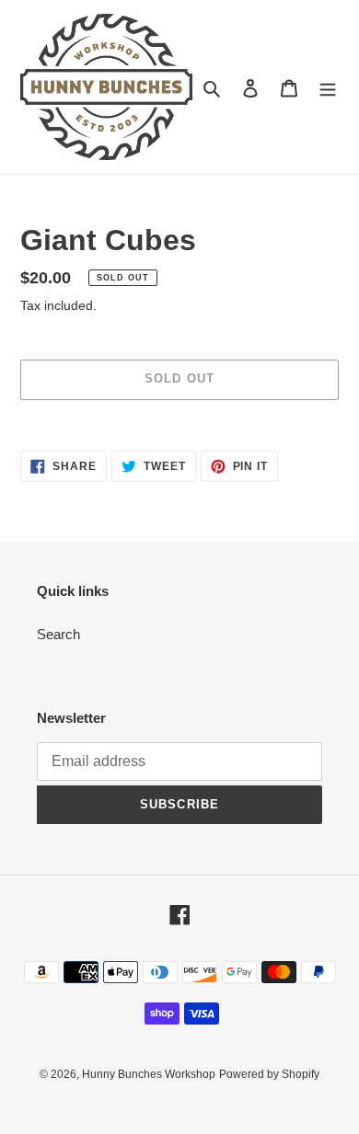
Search (58, 634)
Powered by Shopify (269, 1074)
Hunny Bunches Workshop (148, 1074)
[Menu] (327, 87)
